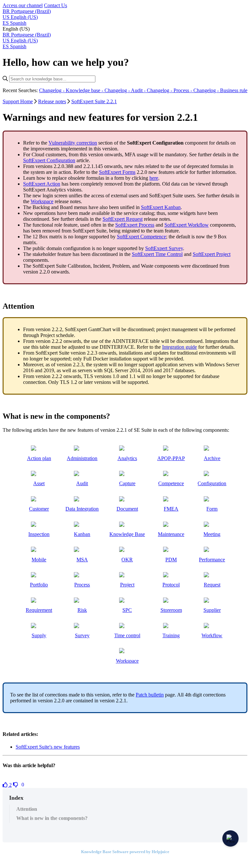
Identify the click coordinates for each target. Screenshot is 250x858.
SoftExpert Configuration (49, 160)
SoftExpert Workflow (186, 225)
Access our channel (23, 5)
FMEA (171, 509)
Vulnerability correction (73, 143)
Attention (26, 809)
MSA (82, 559)
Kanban (82, 534)
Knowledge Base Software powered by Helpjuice (125, 851)
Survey (82, 635)
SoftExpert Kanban (161, 207)
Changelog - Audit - (125, 90)
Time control (127, 635)
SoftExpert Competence (141, 236)
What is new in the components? (52, 818)
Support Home (18, 101)
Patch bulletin (150, 694)
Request (212, 584)
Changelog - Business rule (220, 90)
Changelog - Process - (170, 90)
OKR (127, 559)
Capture (127, 483)
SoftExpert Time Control (157, 254)
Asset (39, 483)
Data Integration (82, 509)
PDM (171, 559)
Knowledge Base (127, 534)
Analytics (127, 458)
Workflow (211, 635)
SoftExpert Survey (164, 248)
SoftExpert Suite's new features (48, 747)
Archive (212, 458)
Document (127, 509)
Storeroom (171, 610)
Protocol (171, 584)
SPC (127, 610)
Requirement (39, 610)
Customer (39, 509)
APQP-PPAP (171, 458)
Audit (82, 483)
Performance (212, 559)
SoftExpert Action (41, 184)
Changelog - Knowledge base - (71, 90)
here (153, 178)
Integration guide (179, 347)
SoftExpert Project (211, 254)
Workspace (42, 201)
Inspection (38, 534)
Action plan (39, 458)
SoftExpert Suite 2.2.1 (94, 101)
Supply (39, 635)
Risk (82, 610)
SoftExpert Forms (117, 172)
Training (171, 635)
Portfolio (39, 584)
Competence (171, 483)
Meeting (211, 534)
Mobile (39, 559)
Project (127, 584)
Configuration (212, 483)
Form (211, 509)
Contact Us (55, 5)
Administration (82, 458)
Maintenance (171, 534)
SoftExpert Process (134, 225)
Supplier (212, 610)
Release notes (52, 101)
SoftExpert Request (123, 219)
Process (82, 584)
